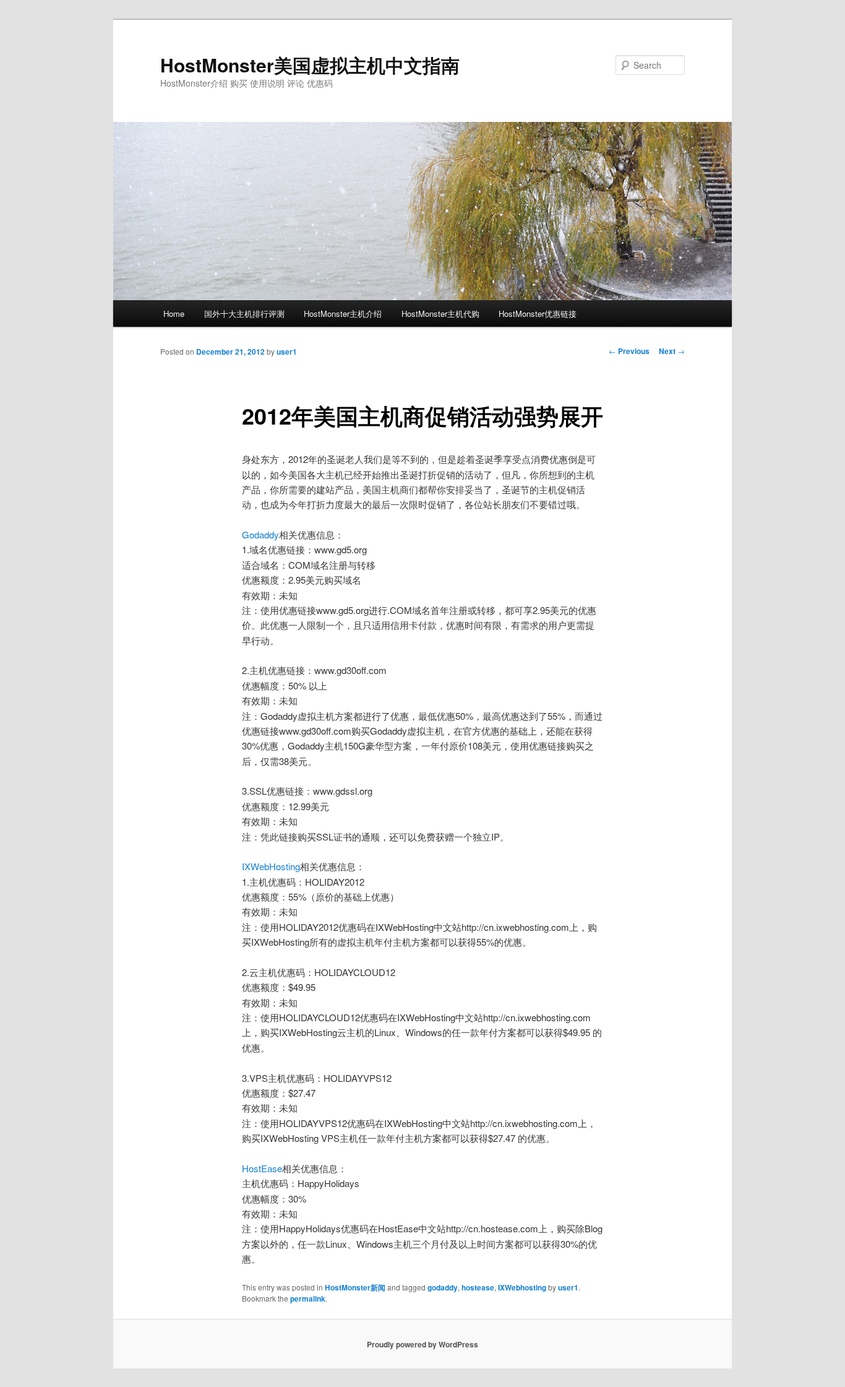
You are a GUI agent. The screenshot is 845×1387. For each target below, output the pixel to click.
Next (672, 350)
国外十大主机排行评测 (244, 313)
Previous (629, 350)
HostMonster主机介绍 (343, 313)
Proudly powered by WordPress (422, 1344)
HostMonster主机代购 (440, 313)
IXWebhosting (522, 1287)
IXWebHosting (271, 866)
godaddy (442, 1287)
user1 (287, 351)
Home (173, 313)
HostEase (262, 1168)
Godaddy (260, 534)
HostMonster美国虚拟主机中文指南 (310, 64)
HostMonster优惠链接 (538, 313)
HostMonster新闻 (355, 1287)
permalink (307, 1298)
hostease (477, 1287)
